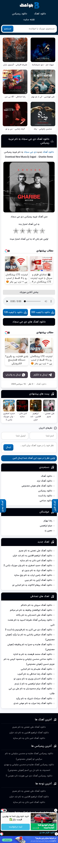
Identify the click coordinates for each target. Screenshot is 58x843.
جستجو (7, 28)
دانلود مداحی (46, 500)
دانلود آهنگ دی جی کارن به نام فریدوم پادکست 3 (28, 629)
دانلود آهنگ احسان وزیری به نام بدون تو (33, 678)
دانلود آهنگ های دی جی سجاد (29, 322)
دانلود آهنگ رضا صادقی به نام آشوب (34, 674)
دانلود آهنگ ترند (44, 481)
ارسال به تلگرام (40, 374)
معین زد (48, 530)
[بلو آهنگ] (29, 5)
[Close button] (55, 810)
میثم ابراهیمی (46, 525)
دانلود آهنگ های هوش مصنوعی (37, 486)
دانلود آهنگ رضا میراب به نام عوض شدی (33, 703)
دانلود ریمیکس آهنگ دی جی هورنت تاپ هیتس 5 (29, 776)
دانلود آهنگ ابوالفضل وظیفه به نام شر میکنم (31, 610)
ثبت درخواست (15, 827)
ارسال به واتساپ (13, 374)
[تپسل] (1, 834)
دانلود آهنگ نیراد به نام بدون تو (37, 570)
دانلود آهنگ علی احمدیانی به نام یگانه (34, 615)
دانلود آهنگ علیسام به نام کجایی (36, 669)
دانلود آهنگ (40, 14)
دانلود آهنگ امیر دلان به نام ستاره (36, 560)
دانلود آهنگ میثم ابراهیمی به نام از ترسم (33, 683)
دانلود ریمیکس (19, 14)
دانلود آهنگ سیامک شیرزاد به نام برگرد (34, 698)
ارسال (8, 447)
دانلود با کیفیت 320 (40, 312)
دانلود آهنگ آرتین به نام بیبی (38, 580)
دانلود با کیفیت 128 (13, 312)
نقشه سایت (29, 20)
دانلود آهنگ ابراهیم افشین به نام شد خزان (32, 555)
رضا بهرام (48, 520)
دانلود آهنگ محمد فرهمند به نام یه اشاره (32, 654)
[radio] (42, 231)
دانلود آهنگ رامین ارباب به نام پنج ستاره (33, 575)
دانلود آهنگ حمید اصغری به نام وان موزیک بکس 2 (28, 565)
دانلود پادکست (45, 495)
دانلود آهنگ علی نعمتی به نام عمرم (35, 550)
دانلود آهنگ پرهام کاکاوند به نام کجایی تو (32, 585)
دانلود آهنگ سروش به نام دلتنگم (36, 605)
